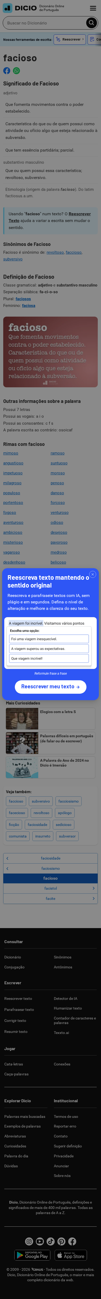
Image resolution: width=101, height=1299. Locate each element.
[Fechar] (92, 574)
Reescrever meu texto (47, 686)
